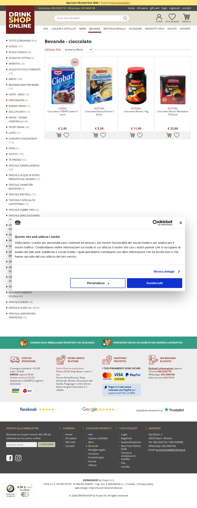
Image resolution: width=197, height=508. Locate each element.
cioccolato (18, 100)
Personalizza (95, 283)
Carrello (186, 21)
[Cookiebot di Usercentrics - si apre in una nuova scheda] (155, 223)
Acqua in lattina (21, 58)
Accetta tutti (154, 283)
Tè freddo (17, 159)
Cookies (130, 484)
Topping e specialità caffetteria (22, 202)
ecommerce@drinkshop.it (170, 449)
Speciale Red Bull (22, 194)
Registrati (174, 8)
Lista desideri (172, 21)
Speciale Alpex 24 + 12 (24, 307)
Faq (123, 463)
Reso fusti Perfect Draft (131, 447)
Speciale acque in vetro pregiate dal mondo (24, 177)
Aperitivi (17, 63)
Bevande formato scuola (20, 294)
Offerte (185, 28)
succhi (16, 154)
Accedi (159, 21)
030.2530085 (176, 442)
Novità (172, 28)
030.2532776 (58, 8)
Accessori (135, 28)
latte (14, 133)
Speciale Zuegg (21, 302)
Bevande (94, 28)
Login (164, 8)
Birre (82, 28)
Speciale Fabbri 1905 (24, 209)
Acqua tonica (20, 52)
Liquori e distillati (63, 28)
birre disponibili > (121, 2)
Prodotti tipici (154, 28)
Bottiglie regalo (115, 28)
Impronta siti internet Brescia (105, 488)
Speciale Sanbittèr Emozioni (21, 186)
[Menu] (31, 485)
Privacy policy (145, 484)
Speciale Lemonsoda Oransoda (22, 315)
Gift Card (154, 8)
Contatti (186, 8)
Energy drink (20, 106)
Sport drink (19, 127)
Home (131, 8)
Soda (14, 148)
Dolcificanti (19, 111)
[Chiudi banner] (180, 222)
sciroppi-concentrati (23, 140)
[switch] (25, 494)
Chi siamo (142, 8)
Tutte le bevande (23, 40)
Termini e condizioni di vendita (128, 456)
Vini (45, 28)
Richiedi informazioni (161, 368)
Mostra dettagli (164, 271)
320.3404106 (88, 8)
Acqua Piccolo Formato (24, 71)
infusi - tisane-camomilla (18, 119)
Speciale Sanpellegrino (24, 167)
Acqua (16, 46)
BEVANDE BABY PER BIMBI (24, 86)
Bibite (15, 79)
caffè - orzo (19, 94)
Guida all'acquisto (131, 442)
